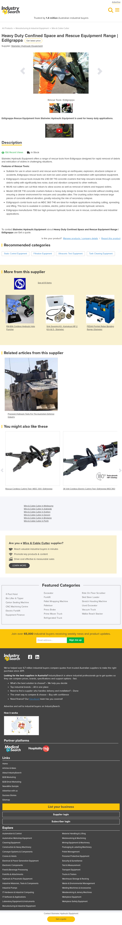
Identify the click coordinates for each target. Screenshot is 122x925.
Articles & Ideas (9, 768)
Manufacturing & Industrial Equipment (32, 28)
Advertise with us (10, 790)
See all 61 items (45, 283)
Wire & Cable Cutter (60, 28)
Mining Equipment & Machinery (76, 842)
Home (5, 763)
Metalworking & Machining (74, 838)
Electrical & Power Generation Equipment (20, 861)
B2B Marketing (9, 777)
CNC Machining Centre (17, 606)
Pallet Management (71, 851)
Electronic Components (12, 865)
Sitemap (6, 800)
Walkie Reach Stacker (92, 613)
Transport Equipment (71, 869)
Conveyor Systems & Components (17, 851)
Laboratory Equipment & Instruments (18, 901)
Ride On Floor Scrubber (93, 593)
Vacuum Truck (89, 609)
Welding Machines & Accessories (76, 888)
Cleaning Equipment (11, 842)
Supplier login (61, 814)
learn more (19, 565)
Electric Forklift (13, 610)
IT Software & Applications (14, 897)
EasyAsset (34, 699)
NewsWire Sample (10, 786)
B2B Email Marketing (11, 782)
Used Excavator (89, 605)
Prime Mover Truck (53, 613)
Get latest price (33, 40)
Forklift (47, 597)
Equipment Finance (15, 615)
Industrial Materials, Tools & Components (20, 883)
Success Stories (9, 795)
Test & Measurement (71, 865)
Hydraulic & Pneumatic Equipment (17, 879)
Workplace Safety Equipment (75, 901)
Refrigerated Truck (53, 618)
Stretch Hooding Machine (94, 601)
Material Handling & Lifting (74, 833)
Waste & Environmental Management (78, 883)
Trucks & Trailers (69, 874)
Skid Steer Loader (90, 597)
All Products (7, 28)
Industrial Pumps (9, 888)
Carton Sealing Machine (17, 602)
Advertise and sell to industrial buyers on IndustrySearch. (32, 706)
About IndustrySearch (11, 772)
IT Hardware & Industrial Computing (18, 892)
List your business (61, 807)
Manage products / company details (80, 238)
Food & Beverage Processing (15, 869)
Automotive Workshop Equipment (17, 838)
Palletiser (48, 605)
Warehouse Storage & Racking (75, 879)
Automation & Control (12, 833)
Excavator (48, 593)
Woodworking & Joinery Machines (77, 892)
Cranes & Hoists (9, 856)
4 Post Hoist (12, 594)
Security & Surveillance (72, 861)
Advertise (116, 2)
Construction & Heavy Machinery (16, 847)
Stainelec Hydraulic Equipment (27, 46)
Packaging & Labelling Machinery (77, 847)
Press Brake (50, 609)
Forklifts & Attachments (12, 874)
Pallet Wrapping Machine (56, 601)
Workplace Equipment (71, 897)
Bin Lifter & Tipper (15, 598)
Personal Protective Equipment (75, 856)
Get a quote (61, 919)
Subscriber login (61, 821)
